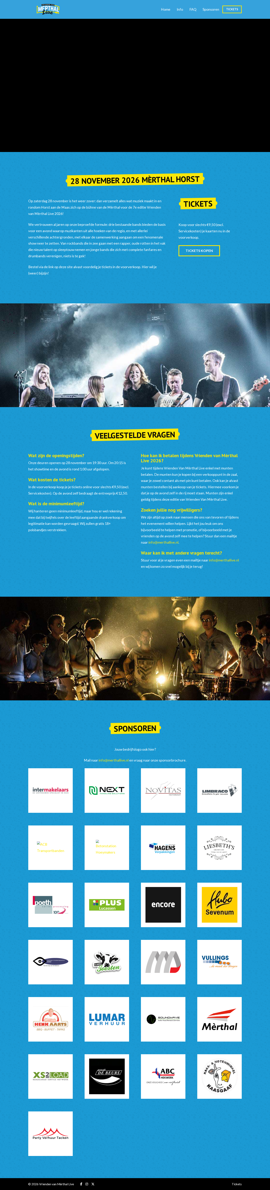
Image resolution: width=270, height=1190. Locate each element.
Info (180, 9)
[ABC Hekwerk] (163, 1076)
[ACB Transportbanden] (50, 847)
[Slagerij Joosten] (107, 962)
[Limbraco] (219, 790)
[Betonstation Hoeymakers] (107, 847)
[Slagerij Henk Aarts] (50, 1019)
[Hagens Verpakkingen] (163, 847)
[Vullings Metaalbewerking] (219, 962)
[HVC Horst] (50, 962)
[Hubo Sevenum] (219, 905)
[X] (92, 1184)
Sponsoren (211, 9)
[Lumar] (107, 1019)
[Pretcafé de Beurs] (107, 1076)
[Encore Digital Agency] (163, 905)
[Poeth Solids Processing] (50, 905)
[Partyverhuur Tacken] (50, 1133)
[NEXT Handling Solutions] (107, 790)
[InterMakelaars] (50, 790)
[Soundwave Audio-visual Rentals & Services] (163, 1019)
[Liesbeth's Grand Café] (219, 847)
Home (165, 9)
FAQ (192, 9)
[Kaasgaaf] (219, 1076)
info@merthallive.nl (163, 542)
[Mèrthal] (219, 1019)
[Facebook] (81, 1184)
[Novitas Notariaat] (163, 790)
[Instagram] (86, 1184)
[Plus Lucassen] (107, 905)
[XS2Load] (50, 1076)
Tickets (232, 9)
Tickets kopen (199, 251)
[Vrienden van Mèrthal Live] (48, 9)
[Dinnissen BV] (163, 962)
